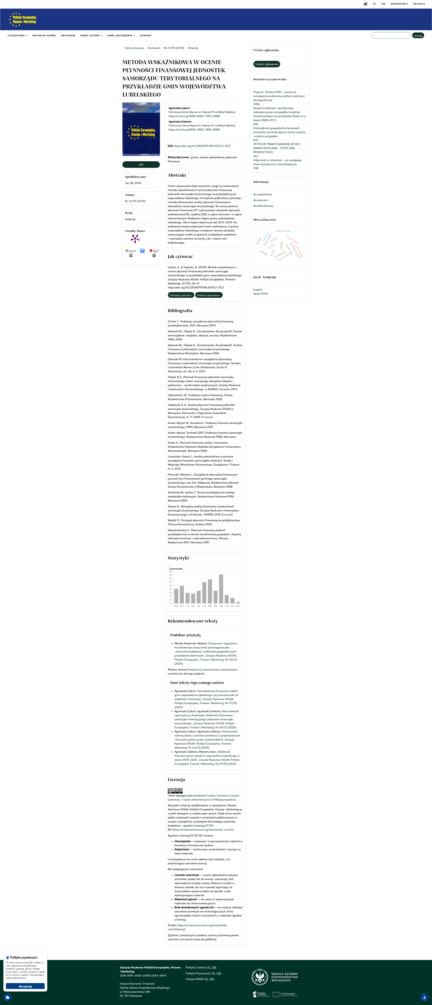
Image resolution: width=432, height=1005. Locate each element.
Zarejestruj (399, 4)
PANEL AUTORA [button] (90, 35)
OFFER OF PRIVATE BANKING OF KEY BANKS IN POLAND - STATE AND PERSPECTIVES (276, 148)
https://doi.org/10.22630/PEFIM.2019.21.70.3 (202, 146)
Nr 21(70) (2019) (174, 48)
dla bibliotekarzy (263, 205)
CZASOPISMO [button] (17, 35)
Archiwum (154, 48)
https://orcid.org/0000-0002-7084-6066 (194, 116)
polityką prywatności (16, 978)
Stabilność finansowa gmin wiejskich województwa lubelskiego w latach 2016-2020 (207, 755)
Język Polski (260, 293)
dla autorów (260, 200)
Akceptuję (25, 986)
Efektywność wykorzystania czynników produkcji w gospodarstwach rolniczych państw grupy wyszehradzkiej (207, 735)
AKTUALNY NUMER (44, 35)
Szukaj (418, 35)
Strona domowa (134, 48)
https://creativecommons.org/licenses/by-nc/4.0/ (203, 829)
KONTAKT (146, 35)
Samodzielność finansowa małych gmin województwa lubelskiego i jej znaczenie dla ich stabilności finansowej (206, 695)
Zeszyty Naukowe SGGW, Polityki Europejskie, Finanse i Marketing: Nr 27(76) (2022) (205, 703)
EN (383, 4)
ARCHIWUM (68, 35)
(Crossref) (207, 417)
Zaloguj (419, 4)
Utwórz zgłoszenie (266, 64)
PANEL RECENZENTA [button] (120, 35)
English (257, 289)
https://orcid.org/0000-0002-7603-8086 (194, 129)
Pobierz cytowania (208, 295)
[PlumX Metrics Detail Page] (135, 238)
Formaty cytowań (180, 295)
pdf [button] (141, 164)
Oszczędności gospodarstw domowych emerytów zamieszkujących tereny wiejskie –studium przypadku (279, 132)
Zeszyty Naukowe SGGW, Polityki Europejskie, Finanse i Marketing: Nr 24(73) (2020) (205, 659)
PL (374, 4)
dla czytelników (262, 194)
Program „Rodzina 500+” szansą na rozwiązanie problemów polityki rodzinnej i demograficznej (279, 96)
